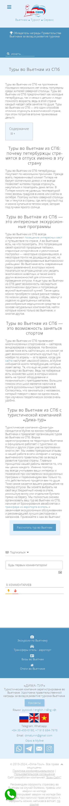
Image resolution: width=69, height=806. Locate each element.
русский (27, 710)
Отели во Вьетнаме (32, 668)
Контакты (34, 703)
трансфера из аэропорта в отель (27, 507)
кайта (9, 360)
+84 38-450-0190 (23, 730)
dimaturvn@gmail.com (38, 735)
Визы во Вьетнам (33, 659)
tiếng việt (51, 710)
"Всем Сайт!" (53, 777)
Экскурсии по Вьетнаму (32, 640)
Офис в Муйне (34, 740)
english (39, 710)
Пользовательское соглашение (34, 774)
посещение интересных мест (43, 237)
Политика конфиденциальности (33, 771)
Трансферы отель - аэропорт (32, 650)
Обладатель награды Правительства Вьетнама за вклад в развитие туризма (35, 34)
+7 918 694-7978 (46, 730)
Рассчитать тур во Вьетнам (34, 527)
